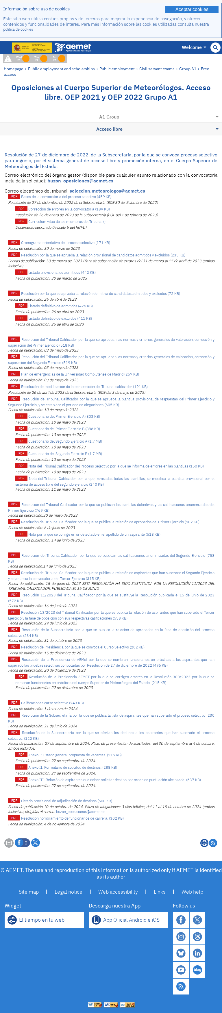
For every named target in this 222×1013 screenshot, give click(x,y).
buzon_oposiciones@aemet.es (80, 181)
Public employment (117, 68)
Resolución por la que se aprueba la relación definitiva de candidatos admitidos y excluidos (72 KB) (100, 293)
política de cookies (18, 29)
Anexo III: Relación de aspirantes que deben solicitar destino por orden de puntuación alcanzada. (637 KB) (114, 779)
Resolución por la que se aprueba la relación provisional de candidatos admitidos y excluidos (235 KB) (103, 255)
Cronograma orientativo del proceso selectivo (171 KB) (65, 242)
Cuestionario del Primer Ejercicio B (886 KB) (64, 428)
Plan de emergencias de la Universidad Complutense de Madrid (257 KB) (80, 374)
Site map (29, 891)
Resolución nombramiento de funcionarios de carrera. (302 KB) (72, 818)
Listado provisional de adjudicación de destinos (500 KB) (66, 800)
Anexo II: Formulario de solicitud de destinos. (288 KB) (72, 767)
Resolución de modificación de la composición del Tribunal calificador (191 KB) (84, 386)
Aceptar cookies (191, 9)
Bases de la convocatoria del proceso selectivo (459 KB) (66, 196)
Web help (192, 891)
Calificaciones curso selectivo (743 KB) (52, 702)
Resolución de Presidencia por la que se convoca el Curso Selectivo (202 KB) (83, 647)
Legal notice (68, 891)
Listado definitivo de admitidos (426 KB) (60, 306)
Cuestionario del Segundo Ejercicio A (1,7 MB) (65, 441)
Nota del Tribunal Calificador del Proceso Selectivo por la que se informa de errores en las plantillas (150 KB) (116, 466)
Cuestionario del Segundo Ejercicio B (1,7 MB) (65, 453)
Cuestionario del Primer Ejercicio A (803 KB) (64, 416)
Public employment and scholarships (61, 68)
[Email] (9, 846)
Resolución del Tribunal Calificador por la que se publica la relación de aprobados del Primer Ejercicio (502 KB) (110, 522)
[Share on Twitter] (35, 842)
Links (160, 891)
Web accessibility (118, 891)
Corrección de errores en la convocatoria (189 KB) (69, 209)
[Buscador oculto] (215, 47)
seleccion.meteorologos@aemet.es (107, 191)
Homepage (13, 68)
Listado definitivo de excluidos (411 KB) (60, 318)
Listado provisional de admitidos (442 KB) (62, 272)
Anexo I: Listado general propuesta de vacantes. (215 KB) (75, 755)
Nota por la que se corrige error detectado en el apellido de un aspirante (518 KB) (94, 534)
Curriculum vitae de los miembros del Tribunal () (67, 221)
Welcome (192, 47)
